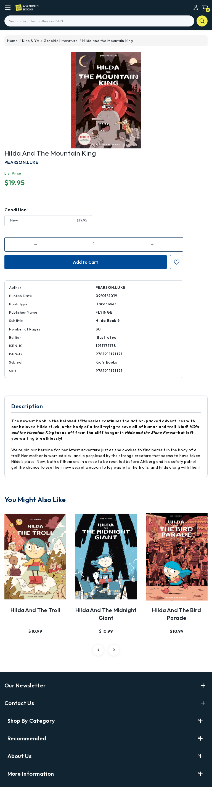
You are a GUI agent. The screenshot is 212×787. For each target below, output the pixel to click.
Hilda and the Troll (35, 610)
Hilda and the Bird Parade (176, 614)
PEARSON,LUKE (21, 162)
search (202, 20)
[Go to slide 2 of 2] (98, 650)
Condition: (16, 209)
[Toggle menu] (7, 7)
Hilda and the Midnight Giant (106, 614)
